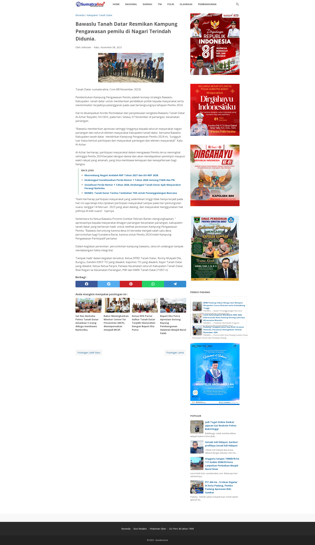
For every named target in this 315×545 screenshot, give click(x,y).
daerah (147, 4)
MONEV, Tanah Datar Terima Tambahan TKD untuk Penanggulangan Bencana (130, 193)
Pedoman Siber (158, 528)
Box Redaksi (140, 528)
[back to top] (308, 537)
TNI (160, 4)
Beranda (125, 528)
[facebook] (86, 284)
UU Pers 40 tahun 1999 (181, 528)
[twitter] (109, 284)
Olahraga (186, 4)
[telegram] (175, 284)
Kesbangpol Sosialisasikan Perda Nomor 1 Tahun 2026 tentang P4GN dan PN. (129, 180)
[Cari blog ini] (238, 4)
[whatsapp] (153, 284)
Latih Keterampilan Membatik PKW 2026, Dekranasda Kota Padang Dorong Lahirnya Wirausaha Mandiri (224, 317)
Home (116, 4)
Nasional (131, 4)
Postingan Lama (175, 352)
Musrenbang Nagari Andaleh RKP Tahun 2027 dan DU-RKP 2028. (121, 175)
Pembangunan (207, 4)
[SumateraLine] (91, 4)
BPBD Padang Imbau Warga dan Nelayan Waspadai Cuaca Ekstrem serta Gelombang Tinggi (224, 305)
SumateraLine (161, 540)
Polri (170, 4)
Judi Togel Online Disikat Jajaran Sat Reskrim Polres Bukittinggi (220, 426)
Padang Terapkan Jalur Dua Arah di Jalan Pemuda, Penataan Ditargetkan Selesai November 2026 (223, 330)
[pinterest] (131, 284)
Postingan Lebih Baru (88, 352)
